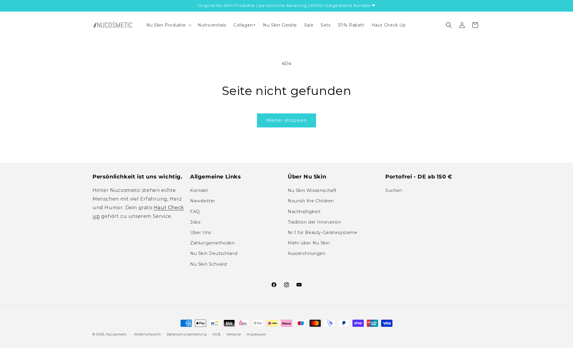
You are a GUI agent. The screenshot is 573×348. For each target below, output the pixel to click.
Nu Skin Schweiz (208, 264)
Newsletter (202, 201)
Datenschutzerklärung (187, 334)
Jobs (195, 222)
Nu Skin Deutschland (213, 253)
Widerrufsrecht (147, 334)
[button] (168, 25)
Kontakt (199, 190)
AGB (216, 334)
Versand (234, 334)
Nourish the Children (311, 201)
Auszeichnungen (306, 253)
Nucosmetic (116, 334)
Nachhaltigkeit (304, 211)
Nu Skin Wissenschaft (312, 190)
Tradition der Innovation (314, 222)
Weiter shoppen (286, 120)
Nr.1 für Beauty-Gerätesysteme (322, 232)
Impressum (256, 334)
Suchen (393, 190)
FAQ (195, 211)
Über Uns (200, 232)
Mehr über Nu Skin (309, 243)
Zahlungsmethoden (212, 243)
